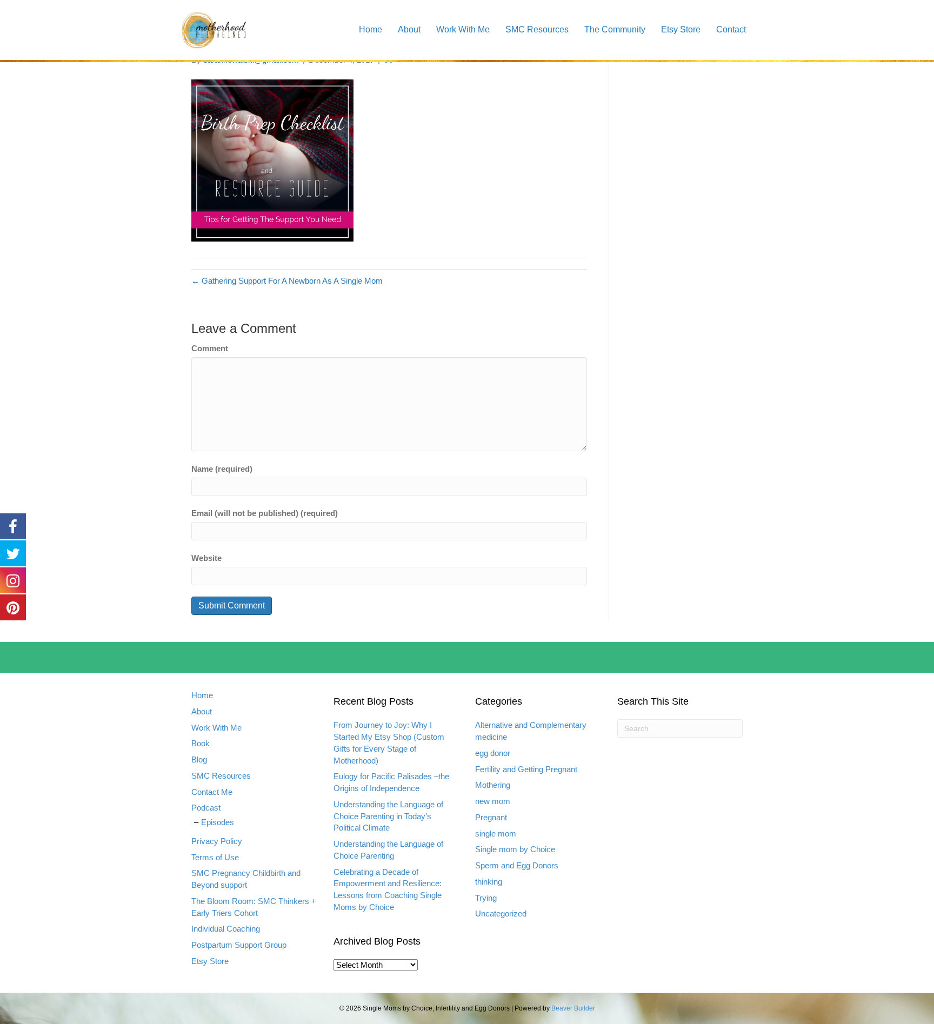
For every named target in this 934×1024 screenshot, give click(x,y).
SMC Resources (537, 29)
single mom (495, 833)
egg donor (492, 753)
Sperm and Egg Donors (516, 865)
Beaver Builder (573, 1008)
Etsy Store (680, 29)
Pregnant (491, 817)
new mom (492, 801)
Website (206, 558)
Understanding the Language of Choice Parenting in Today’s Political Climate (388, 816)
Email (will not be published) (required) (264, 513)
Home (370, 29)
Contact (731, 29)
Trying (486, 897)
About (409, 29)
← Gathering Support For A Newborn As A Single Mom (287, 280)
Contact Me (211, 792)
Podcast (206, 807)
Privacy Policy (216, 841)
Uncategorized (500, 913)
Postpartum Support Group (238, 944)
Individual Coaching (225, 928)
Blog (199, 759)
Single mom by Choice (515, 849)
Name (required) (221, 468)
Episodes (217, 822)
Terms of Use (215, 857)
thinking (488, 881)
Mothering (492, 784)
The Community (614, 29)
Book (200, 743)
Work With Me (463, 29)
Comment (209, 348)
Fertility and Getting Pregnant (526, 769)
